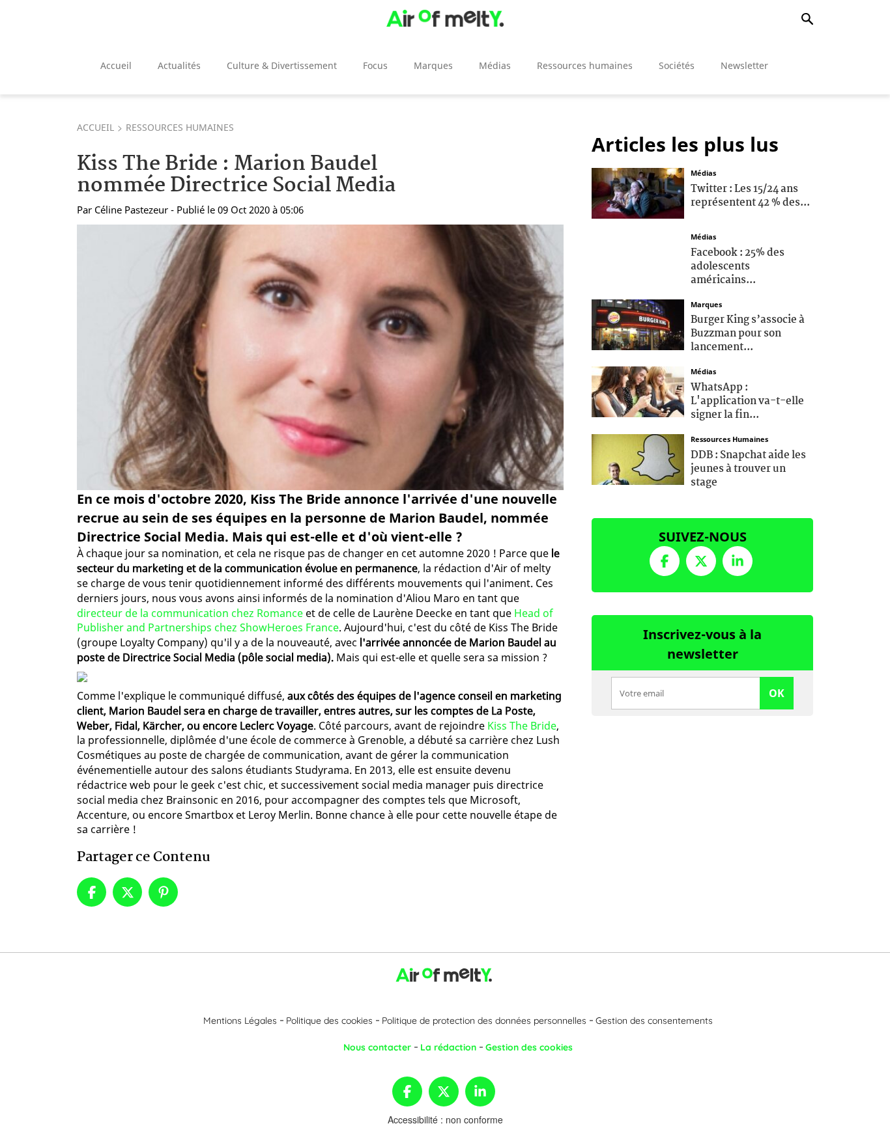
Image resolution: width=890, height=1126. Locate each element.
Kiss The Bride (521, 726)
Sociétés (677, 65)
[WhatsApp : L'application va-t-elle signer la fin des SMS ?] (638, 390)
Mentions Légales (240, 1020)
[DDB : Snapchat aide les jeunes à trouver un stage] (638, 458)
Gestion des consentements (654, 1020)
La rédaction (448, 1047)
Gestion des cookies (529, 1047)
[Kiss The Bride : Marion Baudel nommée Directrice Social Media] (320, 357)
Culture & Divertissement (282, 65)
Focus (375, 65)
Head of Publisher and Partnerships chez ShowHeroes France (315, 620)
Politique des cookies (329, 1020)
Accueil (116, 65)
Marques (433, 65)
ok (776, 693)
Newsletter (744, 65)
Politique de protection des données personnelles (484, 1020)
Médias (495, 65)
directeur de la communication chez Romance (190, 613)
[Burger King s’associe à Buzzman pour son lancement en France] (638, 322)
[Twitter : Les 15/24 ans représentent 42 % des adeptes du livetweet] (638, 192)
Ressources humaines (585, 65)
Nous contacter (377, 1047)
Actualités (179, 65)
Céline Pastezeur (131, 209)
